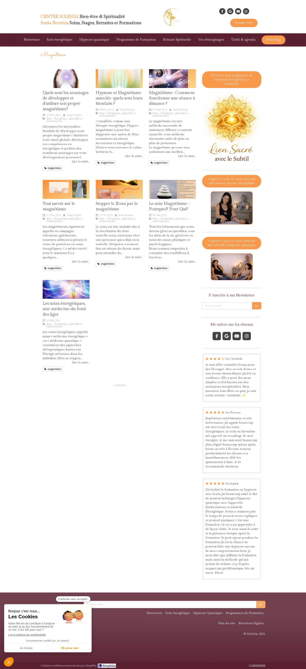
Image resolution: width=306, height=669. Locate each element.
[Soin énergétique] (66, 189)
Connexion (257, 665)
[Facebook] (222, 11)
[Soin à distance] (172, 78)
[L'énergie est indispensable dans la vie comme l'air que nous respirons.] (66, 289)
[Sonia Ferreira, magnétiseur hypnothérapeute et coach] (66, 78)
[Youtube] (238, 11)
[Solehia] (173, 27)
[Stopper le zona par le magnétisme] (119, 189)
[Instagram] (246, 11)
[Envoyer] (256, 305)
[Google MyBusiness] (230, 11)
